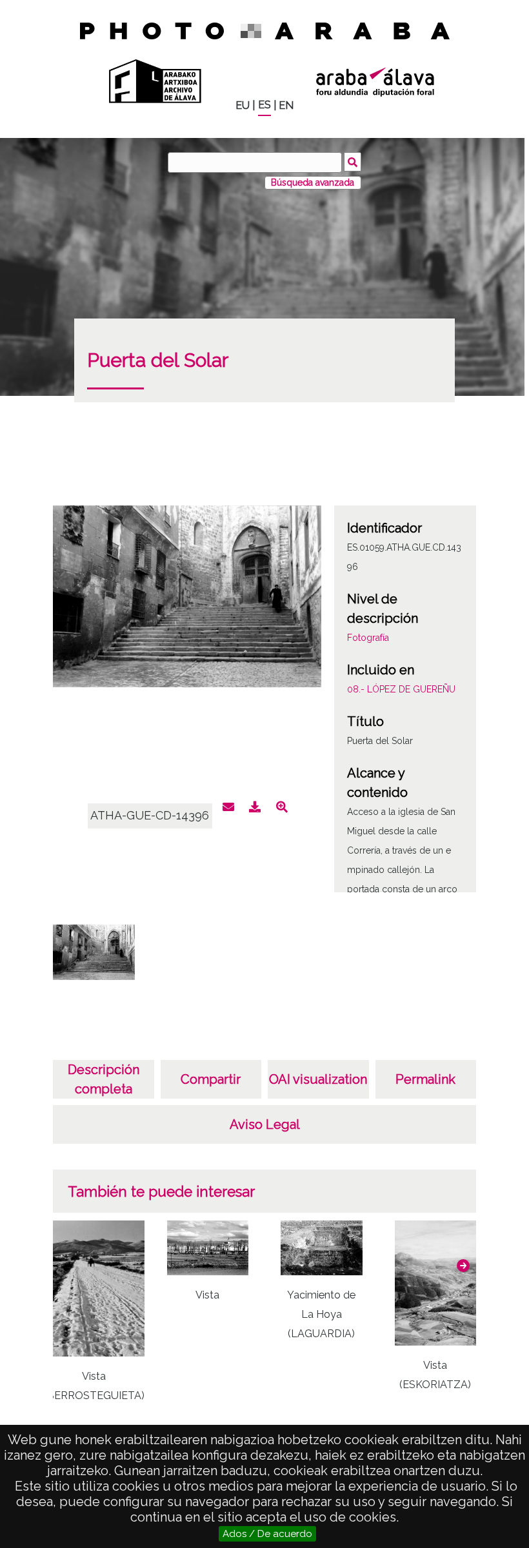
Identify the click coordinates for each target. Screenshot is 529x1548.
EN (286, 105)
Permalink (425, 1079)
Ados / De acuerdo (267, 1534)
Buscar (352, 161)
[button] (463, 1265)
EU (242, 105)
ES (264, 105)
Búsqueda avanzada (312, 182)
